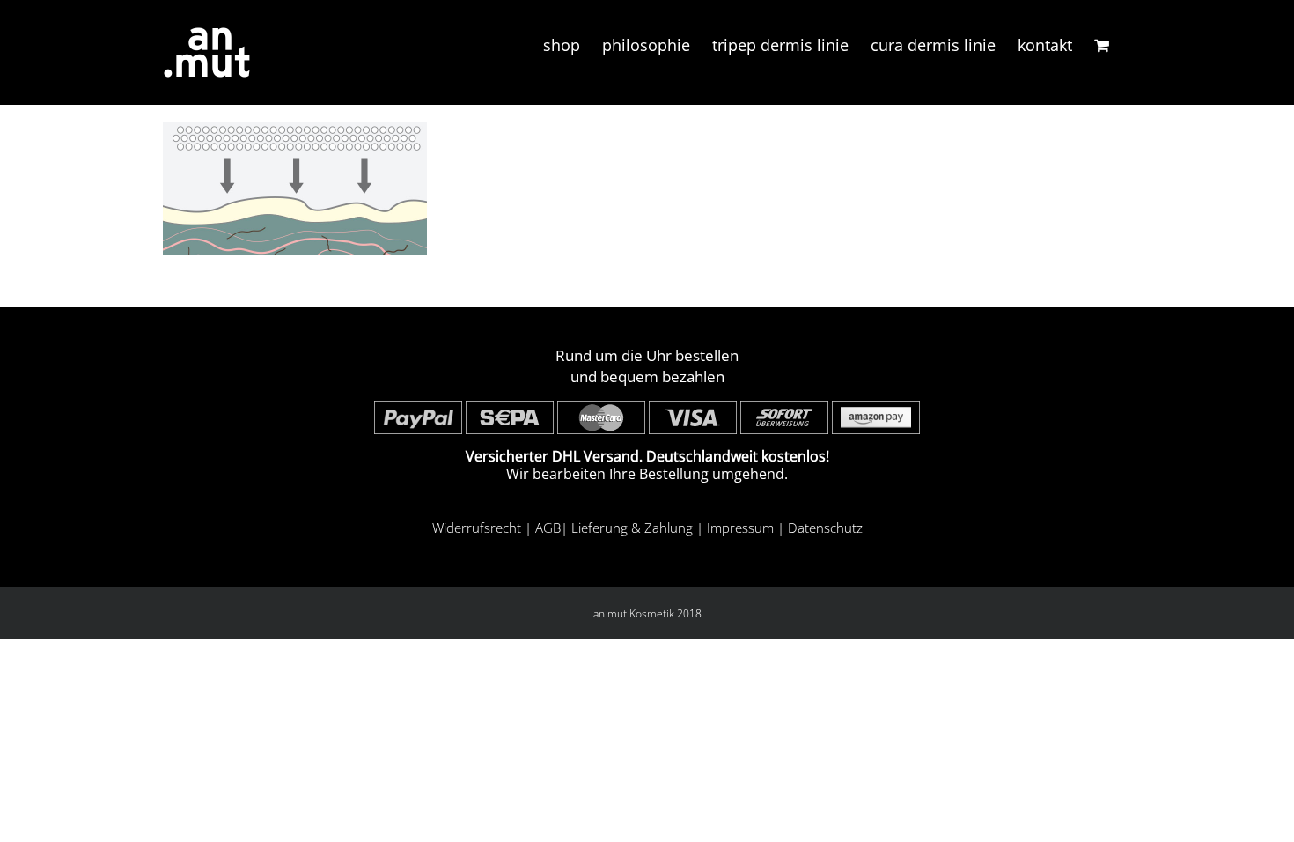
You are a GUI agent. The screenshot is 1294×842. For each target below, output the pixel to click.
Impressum (740, 527)
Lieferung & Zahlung (632, 527)
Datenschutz (825, 527)
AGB (548, 527)
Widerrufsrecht (476, 527)
